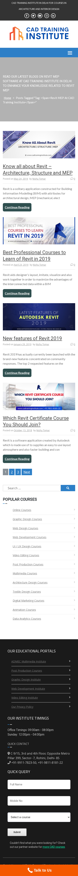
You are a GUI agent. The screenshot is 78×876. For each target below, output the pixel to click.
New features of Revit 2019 (32, 338)
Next (26, 472)
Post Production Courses (28, 564)
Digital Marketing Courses (28, 600)
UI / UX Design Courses (27, 546)
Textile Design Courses (27, 591)
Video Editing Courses (26, 555)
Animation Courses (24, 609)
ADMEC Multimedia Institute (28, 661)
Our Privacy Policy (22, 707)
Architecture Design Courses (30, 582)
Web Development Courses (29, 537)
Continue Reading (17, 207)
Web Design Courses (25, 528)
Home (7, 98)
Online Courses (22, 510)
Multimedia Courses (25, 573)
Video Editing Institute (24, 697)
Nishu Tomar (39, 178)
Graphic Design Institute (26, 679)
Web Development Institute (28, 688)
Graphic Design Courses (27, 519)
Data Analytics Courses (27, 618)
